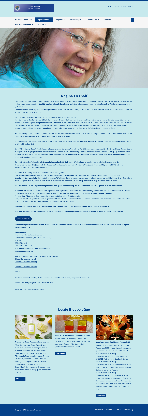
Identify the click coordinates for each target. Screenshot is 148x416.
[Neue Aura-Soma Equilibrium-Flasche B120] (114, 327)
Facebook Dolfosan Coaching (26, 262)
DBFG (112, 165)
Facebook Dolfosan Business (26, 267)
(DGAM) (85, 165)
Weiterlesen (20, 379)
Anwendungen (75, 20)
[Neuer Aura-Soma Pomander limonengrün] (33, 327)
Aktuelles (107, 20)
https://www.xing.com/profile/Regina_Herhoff (41, 256)
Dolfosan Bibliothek (23, 24)
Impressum (99, 410)
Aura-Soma (92, 20)
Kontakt (41, 24)
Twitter (17, 272)
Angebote (59, 20)
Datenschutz (109, 410)
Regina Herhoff (43, 20)
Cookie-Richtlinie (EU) (124, 410)
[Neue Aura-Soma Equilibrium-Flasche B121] (74, 324)
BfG (33, 165)
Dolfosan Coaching (34, 8)
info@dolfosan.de (26, 249)
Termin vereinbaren (23, 218)
